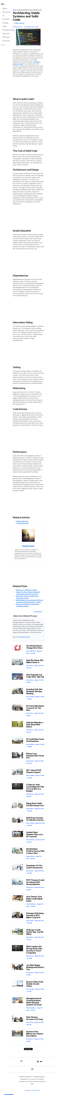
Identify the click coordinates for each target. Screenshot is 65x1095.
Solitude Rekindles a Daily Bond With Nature (34, 724)
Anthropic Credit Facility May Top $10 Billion (34, 932)
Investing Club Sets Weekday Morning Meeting (34, 691)
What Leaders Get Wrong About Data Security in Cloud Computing (34, 949)
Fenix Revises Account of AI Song (34, 1018)
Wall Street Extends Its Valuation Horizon (35, 819)
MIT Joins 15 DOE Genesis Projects (33, 771)
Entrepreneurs (5, 30)
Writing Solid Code (22, 521)
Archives (5, 41)
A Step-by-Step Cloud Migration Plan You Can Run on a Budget (35, 787)
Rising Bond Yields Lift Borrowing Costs (35, 804)
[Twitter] (41, 1061)
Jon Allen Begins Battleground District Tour (35, 967)
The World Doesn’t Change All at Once (34, 647)
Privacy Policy (35, 1090)
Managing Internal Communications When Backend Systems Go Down (34, 1001)
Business (5, 12)
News (5, 8)
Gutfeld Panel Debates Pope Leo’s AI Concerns (34, 834)
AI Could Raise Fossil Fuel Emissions (35, 740)
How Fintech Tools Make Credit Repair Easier (34, 898)
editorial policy (25, 637)
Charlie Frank (28, 546)
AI (3, 15)
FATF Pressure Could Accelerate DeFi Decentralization (35, 882)
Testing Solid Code (22, 523)
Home (14, 10)
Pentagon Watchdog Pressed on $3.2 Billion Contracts (35, 915)
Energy (5, 23)
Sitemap (27, 1090)
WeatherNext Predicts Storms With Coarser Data (35, 851)
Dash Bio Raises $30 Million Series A (34, 661)
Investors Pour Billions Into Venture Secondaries (34, 1033)
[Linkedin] (38, 1061)
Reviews (5, 37)
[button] (28, 1049)
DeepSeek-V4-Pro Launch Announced (34, 866)
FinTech (5, 19)
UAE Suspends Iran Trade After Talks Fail (35, 676)
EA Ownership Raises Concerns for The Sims (35, 708)
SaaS (5, 26)
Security (5, 33)
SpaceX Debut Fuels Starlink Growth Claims (34, 984)
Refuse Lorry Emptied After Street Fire (35, 755)
